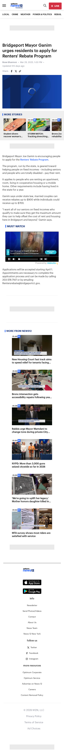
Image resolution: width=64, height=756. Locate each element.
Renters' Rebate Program (34, 160)
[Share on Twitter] (16, 71)
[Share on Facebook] (11, 71)
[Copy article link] (20, 71)
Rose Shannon (9, 62)
